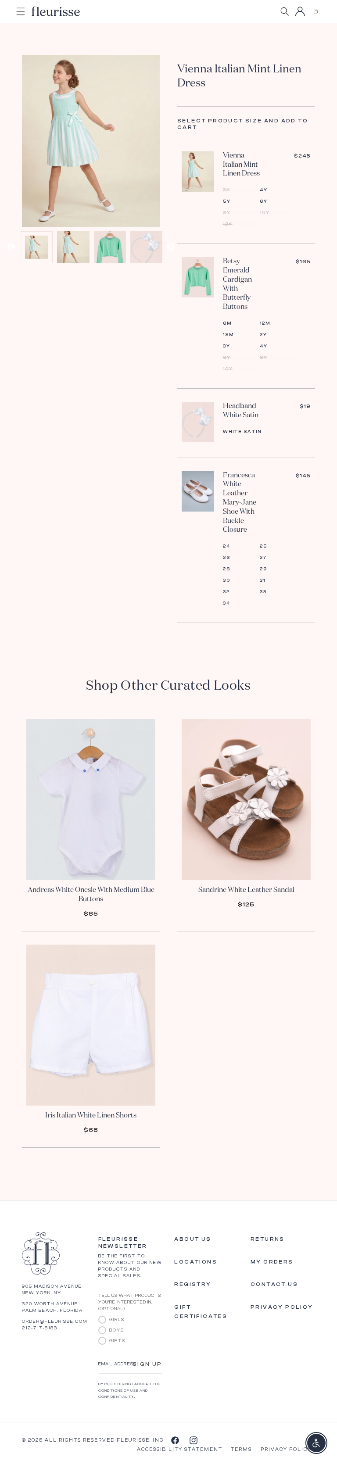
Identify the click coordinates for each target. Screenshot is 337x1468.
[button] (315, 11)
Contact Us (274, 1284)
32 (226, 592)
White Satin (242, 432)
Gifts (117, 1340)
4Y (264, 190)
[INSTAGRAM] (193, 1440)
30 (226, 580)
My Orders (272, 1262)
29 (263, 569)
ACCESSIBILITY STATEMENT (179, 1449)
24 (226, 546)
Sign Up (147, 1364)
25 (263, 546)
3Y (226, 190)
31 (262, 580)
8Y (227, 213)
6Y (264, 201)
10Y (265, 213)
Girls (117, 1319)
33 (263, 592)
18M (228, 335)
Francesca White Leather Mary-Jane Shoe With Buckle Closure (239, 503)
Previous (11, 247)
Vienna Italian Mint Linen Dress (241, 165)
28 (226, 569)
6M (227, 323)
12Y (228, 224)
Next (170, 247)
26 (226, 557)
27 (263, 557)
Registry (192, 1284)
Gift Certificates (200, 1312)
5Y (227, 201)
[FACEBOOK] (174, 1440)
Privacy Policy (282, 1307)
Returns (268, 1239)
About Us (192, 1239)
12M (265, 323)
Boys (116, 1330)
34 (226, 603)
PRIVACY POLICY (286, 1449)
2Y (263, 335)
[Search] (284, 11)
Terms (241, 1449)
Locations (195, 1262)
